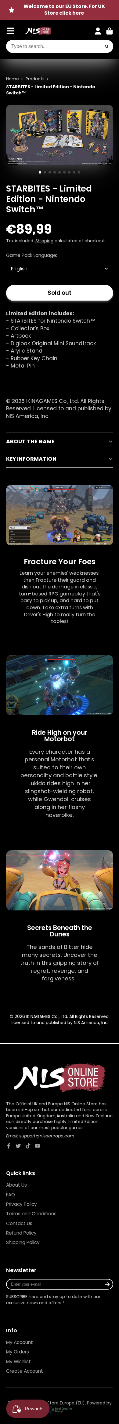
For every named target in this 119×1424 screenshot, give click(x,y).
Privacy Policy (21, 1204)
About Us (16, 1185)
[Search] (107, 46)
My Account (19, 1342)
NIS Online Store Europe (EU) (55, 1403)
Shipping (44, 241)
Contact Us (19, 1223)
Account (98, 31)
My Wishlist (18, 1361)
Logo (38, 31)
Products (35, 79)
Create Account (24, 1371)
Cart (109, 31)
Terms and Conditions (31, 1213)
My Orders (17, 1352)
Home (12, 79)
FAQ (10, 1195)
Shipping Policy (23, 1242)
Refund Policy (21, 1233)
